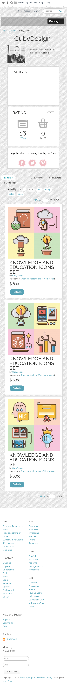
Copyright (8, 623)
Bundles (33, 582)
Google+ (15, 2)
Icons (40, 279)
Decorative (8, 570)
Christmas (34, 586)
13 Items (8, 178)
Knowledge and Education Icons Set (31, 267)
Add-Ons (7, 593)
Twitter (3, 2)
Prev (36, 200)
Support (7, 619)
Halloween (34, 596)
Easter (32, 589)
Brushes (7, 563)
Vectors (33, 279)
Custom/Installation (13, 540)
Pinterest (11, 2)
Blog (10, 681)
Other (6, 536)
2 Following (37, 178)
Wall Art (33, 536)
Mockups (7, 550)
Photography (9, 590)
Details (17, 292)
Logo (45, 375)
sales (11, 194)
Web (45, 279)
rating (48, 190)
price (20, 194)
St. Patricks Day (36, 599)
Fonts (5, 573)
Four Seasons (35, 593)
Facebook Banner (12, 533)
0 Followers (55, 178)
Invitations (34, 533)
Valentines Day (36, 603)
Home (4, 31)
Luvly (49, 678)
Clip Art (6, 566)
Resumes (33, 543)
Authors (12, 31)
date (31, 190)
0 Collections (10, 183)
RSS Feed (12, 639)
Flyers (32, 540)
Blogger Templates (13, 526)
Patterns (7, 583)
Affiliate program (27, 678)
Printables (34, 529)
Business (33, 526)
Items (23, 138)
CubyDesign (18, 276)
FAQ (5, 626)
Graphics (24, 279)
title (39, 190)
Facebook (7, 2)
